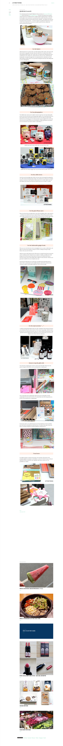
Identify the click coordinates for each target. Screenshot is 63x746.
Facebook (29, 737)
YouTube (25, 737)
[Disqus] (36, 528)
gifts (9, 13)
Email (44, 737)
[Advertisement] (36, 552)
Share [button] (10, 9)
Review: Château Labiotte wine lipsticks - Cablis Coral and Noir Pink (33, 675)
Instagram (41, 737)
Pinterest (33, 737)
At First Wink (17, 3)
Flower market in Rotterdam (25, 729)
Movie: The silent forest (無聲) (29, 631)
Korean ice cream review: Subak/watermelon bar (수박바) (31, 588)
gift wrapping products (33, 15)
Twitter (37, 737)
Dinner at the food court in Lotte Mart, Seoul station (30, 618)
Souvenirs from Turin (24, 706)
